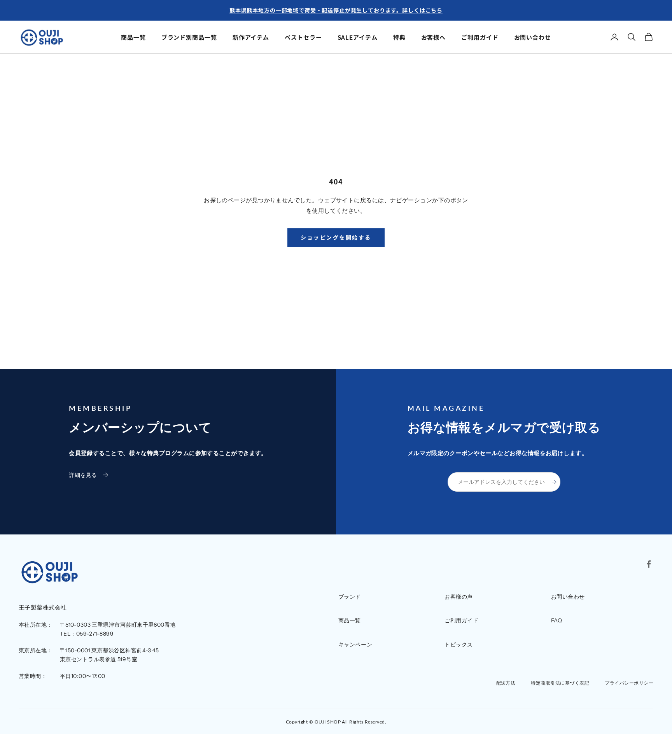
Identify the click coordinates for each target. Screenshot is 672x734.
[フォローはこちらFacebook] (648, 564)
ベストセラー (303, 37)
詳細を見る (83, 475)
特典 (399, 37)
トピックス (458, 644)
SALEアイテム (358, 37)
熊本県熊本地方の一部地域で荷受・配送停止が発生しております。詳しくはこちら (336, 10)
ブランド (349, 596)
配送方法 (506, 683)
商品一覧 (133, 37)
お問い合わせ (532, 37)
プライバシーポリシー (629, 683)
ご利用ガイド (479, 37)
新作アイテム (251, 37)
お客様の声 (458, 596)
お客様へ (433, 37)
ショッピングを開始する (336, 237)
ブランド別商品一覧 (189, 37)
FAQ (556, 620)
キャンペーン (355, 644)
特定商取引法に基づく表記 (560, 683)
